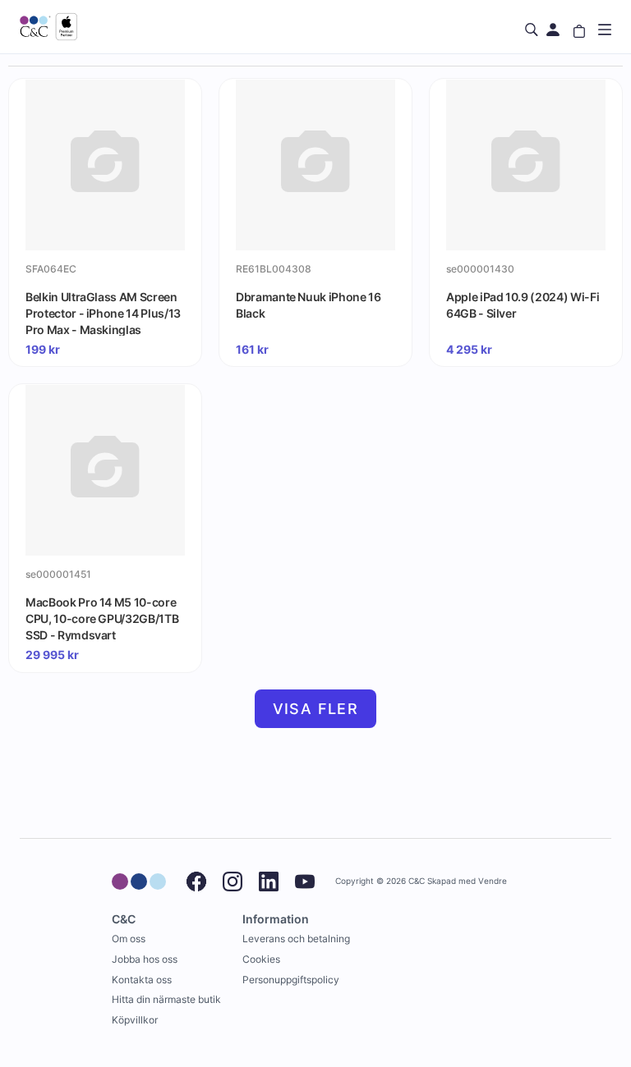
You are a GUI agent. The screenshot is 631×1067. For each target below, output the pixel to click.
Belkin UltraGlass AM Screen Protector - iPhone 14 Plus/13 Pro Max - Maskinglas (103, 313)
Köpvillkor (135, 1020)
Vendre (492, 881)
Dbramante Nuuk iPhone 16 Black (308, 305)
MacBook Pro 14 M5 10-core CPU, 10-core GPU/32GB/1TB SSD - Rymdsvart (101, 618)
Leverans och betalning (296, 938)
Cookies (261, 959)
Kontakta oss (142, 979)
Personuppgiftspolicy (290, 979)
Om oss (128, 938)
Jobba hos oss (144, 959)
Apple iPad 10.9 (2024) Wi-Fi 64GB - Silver (522, 305)
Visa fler (316, 708)
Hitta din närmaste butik (166, 999)
